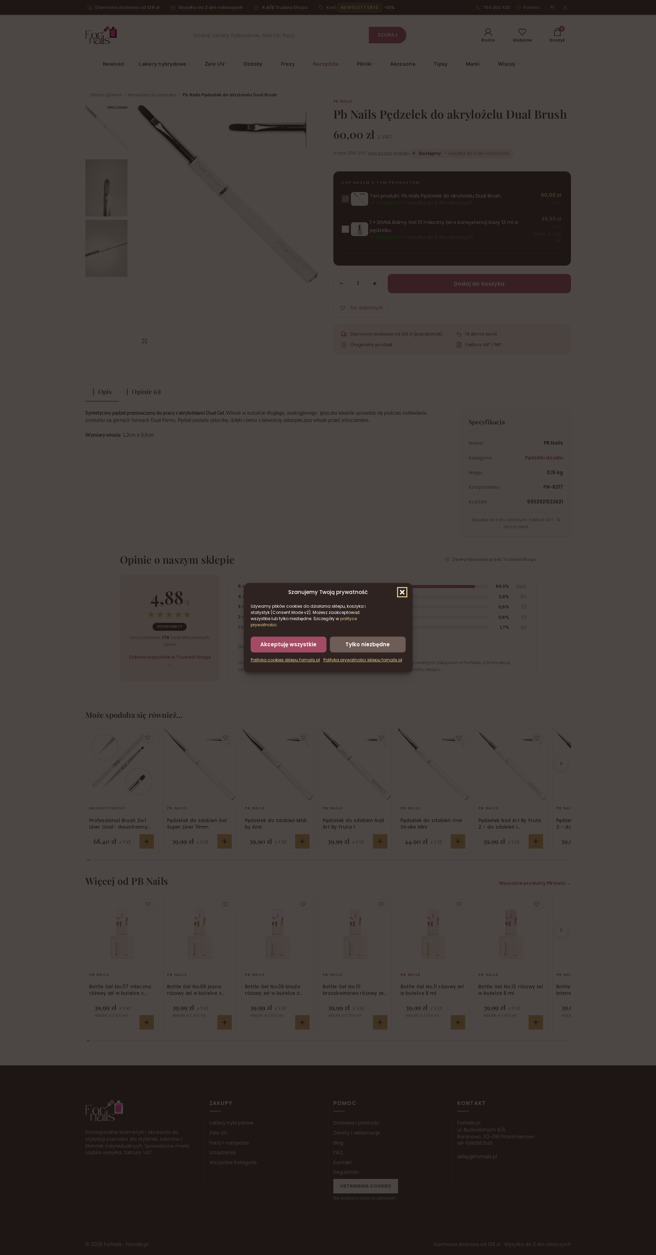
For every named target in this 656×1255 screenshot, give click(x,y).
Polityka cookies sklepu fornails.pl (285, 660)
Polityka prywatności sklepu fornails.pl (362, 660)
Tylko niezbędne (367, 644)
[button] (402, 591)
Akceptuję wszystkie (288, 644)
